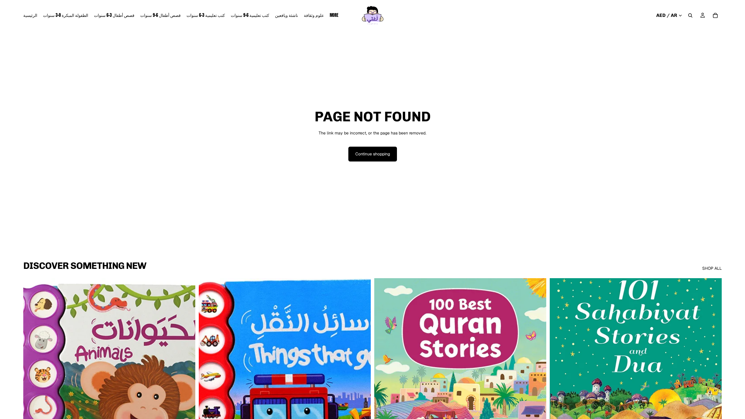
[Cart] (715, 15)
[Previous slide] (383, 385)
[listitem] (334, 15)
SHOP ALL (712, 268)
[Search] (690, 15)
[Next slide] (537, 385)
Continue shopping (372, 154)
